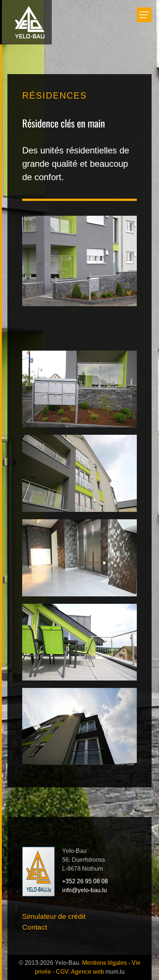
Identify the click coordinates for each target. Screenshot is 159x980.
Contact (34, 927)
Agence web (87, 972)
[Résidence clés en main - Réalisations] (79, 389)
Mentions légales (104, 963)
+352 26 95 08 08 (85, 881)
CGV (62, 972)
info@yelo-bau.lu (84, 890)
